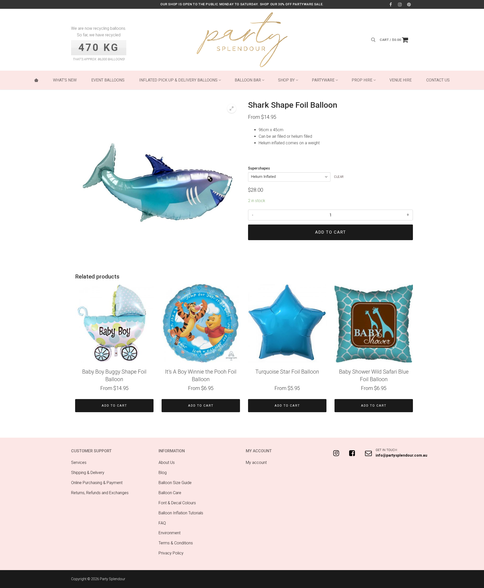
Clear (339, 177)
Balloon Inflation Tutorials (181, 513)
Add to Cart (114, 405)
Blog (163, 472)
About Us (167, 462)
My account (256, 462)
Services (78, 462)
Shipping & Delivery (87, 472)
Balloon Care (170, 492)
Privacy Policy (171, 553)
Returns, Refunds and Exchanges (100, 492)
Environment (169, 532)
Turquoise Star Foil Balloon (287, 372)
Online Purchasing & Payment (97, 482)
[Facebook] (391, 4)
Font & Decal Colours (177, 502)
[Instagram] (400, 4)
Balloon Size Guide (175, 482)
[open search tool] (373, 40)
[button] (231, 108)
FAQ (162, 523)
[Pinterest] (409, 4)
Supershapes (259, 168)
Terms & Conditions (176, 543)
